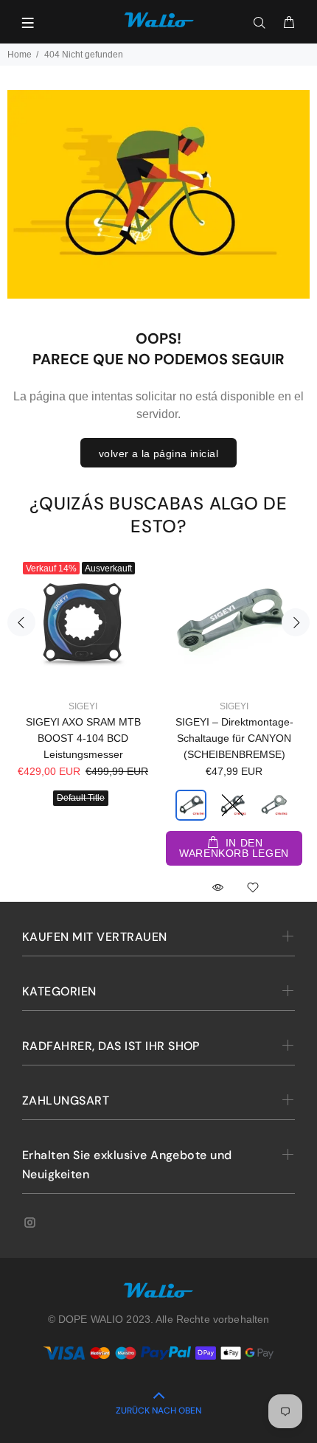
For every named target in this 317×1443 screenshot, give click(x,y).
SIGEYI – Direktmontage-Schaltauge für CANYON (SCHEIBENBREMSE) (234, 738)
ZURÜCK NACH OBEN (158, 1410)
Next (296, 622)
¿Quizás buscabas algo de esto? (158, 515)
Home (19, 54)
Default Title (81, 798)
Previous (21, 622)
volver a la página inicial (158, 453)
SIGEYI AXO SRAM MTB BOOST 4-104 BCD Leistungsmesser (83, 738)
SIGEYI (83, 706)
